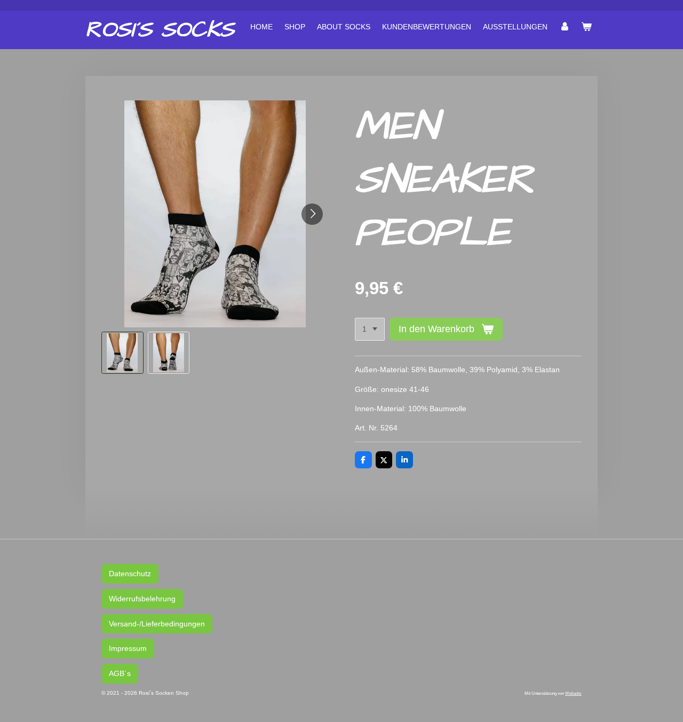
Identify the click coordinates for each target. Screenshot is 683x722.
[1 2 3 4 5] (370, 329)
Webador (573, 693)
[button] (122, 353)
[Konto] (564, 27)
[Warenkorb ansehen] (586, 27)
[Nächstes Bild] (312, 214)
